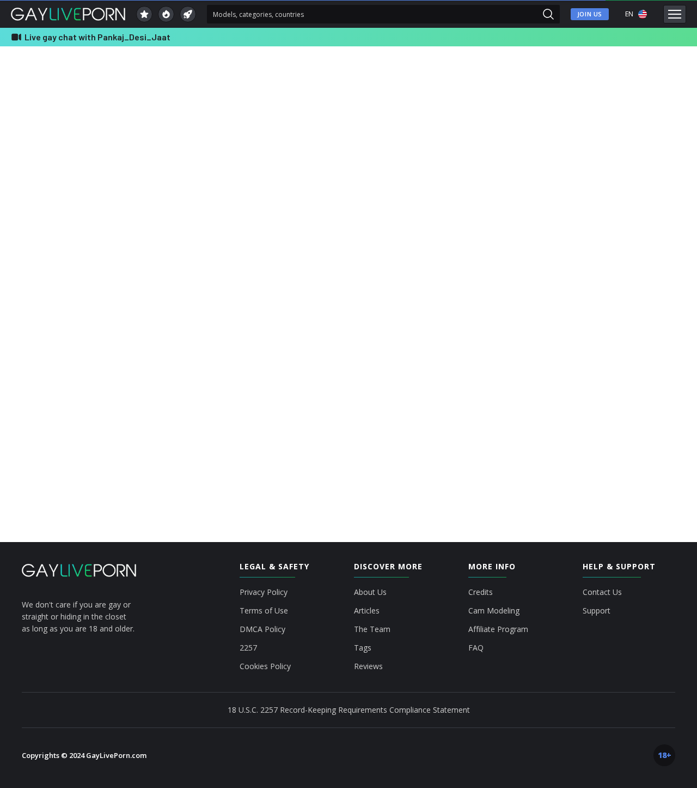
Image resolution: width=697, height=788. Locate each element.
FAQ (476, 648)
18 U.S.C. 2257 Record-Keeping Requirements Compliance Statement (349, 710)
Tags (362, 648)
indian (628, 194)
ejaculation (644, 155)
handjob (588, 194)
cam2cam (636, 115)
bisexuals (638, 96)
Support (596, 611)
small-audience (598, 233)
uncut (647, 233)
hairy (638, 174)
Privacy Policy (264, 592)
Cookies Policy (265, 666)
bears (617, 76)
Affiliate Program (498, 629)
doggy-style (593, 155)
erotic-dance (594, 174)
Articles (367, 611)
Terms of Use (264, 611)
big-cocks (590, 96)
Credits (480, 592)
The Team (372, 629)
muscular (645, 214)
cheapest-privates (601, 135)
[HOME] (79, 570)
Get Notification (287, 247)
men (583, 76)
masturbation (594, 214)
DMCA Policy (262, 629)
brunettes (589, 115)
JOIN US (589, 14)
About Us (370, 592)
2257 (248, 648)
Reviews (368, 666)
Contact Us (602, 592)
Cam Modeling (493, 611)
